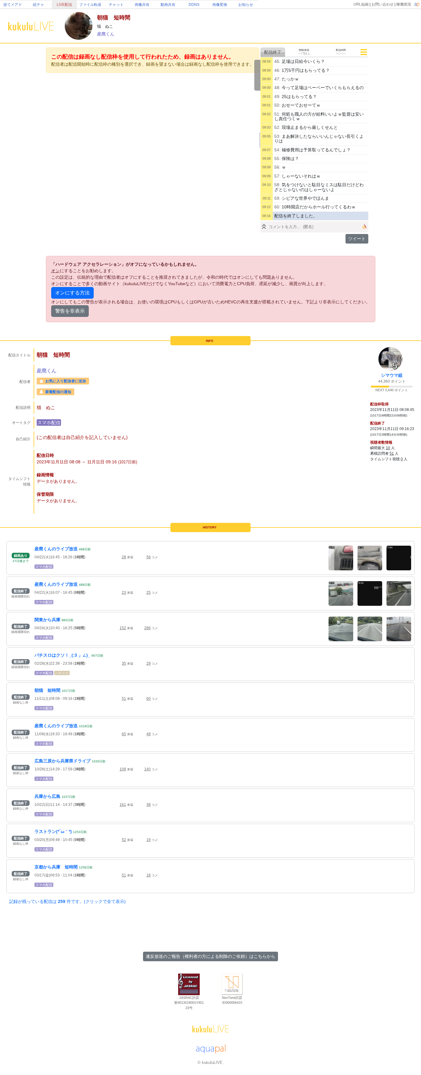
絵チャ (38, 4)
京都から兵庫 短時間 (56, 866)
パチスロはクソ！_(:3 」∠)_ (62, 655)
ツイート (357, 238)
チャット (116, 4)
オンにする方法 (72, 292)
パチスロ (62, 673)
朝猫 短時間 (47, 690)
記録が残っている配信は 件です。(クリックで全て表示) (67, 901)
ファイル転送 (90, 4)
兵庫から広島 (47, 796)
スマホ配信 (48, 422)
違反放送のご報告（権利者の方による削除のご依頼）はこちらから (210, 956)
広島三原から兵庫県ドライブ (63, 760)
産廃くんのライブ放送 (56, 548)
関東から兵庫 (47, 619)
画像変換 (219, 4)
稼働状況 (403, 4)
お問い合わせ (382, 4)
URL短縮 (361, 4)
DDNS (194, 4)
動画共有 (168, 4)
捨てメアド (12, 4)
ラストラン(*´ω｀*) (53, 831)
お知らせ (245, 4)
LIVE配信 (64, 4)
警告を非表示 (70, 311)
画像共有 (142, 4)
